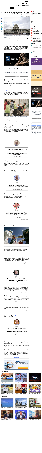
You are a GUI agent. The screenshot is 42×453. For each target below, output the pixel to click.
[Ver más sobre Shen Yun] (36, 61)
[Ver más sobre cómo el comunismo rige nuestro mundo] (36, 91)
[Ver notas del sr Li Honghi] (36, 75)
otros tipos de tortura (14, 90)
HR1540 (19, 42)
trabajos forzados (6, 90)
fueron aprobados (14, 315)
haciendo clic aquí (16, 357)
